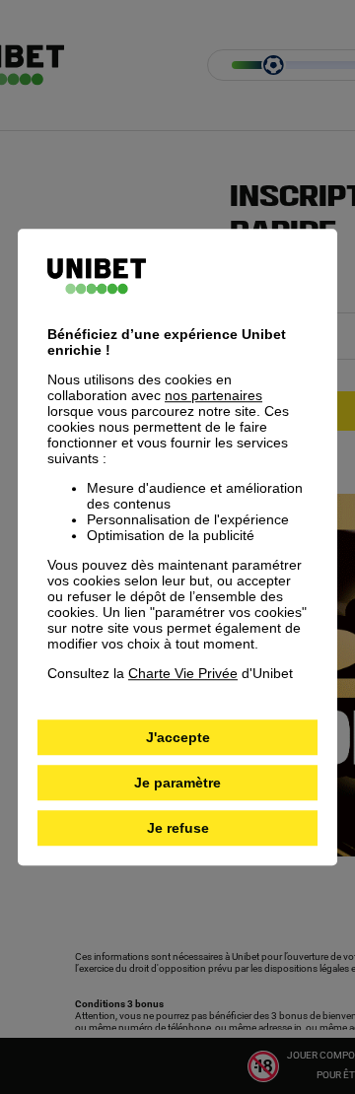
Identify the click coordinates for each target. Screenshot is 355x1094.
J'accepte (178, 737)
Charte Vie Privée (183, 673)
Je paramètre (177, 782)
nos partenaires (213, 395)
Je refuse (178, 828)
